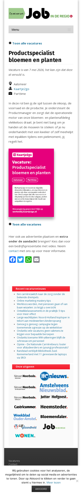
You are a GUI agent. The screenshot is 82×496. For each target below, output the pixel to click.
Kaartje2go (20, 89)
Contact (13, 464)
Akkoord (41, 488)
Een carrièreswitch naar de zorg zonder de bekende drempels (41, 295)
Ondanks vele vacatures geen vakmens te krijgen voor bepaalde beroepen (40, 332)
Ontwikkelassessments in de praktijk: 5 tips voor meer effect (41, 312)
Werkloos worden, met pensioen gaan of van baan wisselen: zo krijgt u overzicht (42, 305)
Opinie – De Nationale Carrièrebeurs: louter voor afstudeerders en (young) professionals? (42, 346)
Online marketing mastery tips (34, 300)
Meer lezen (54, 482)
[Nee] (77, 481)
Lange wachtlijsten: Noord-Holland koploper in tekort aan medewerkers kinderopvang (43, 319)
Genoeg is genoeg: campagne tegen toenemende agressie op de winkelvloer (39, 325)
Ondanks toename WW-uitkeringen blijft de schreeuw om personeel (41, 339)
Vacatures (14, 461)
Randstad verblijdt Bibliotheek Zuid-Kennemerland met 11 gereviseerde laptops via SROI (42, 354)
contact (14, 251)
